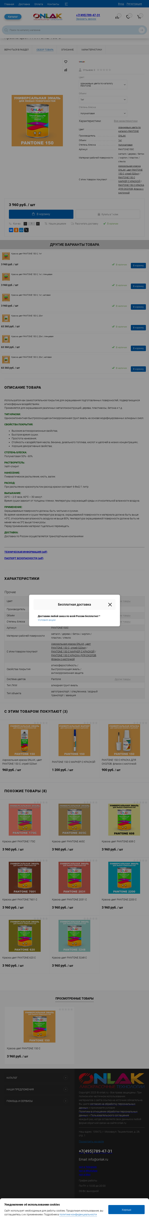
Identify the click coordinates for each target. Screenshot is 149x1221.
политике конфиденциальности (78, 1214)
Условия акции (47, 619)
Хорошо (126, 1209)
